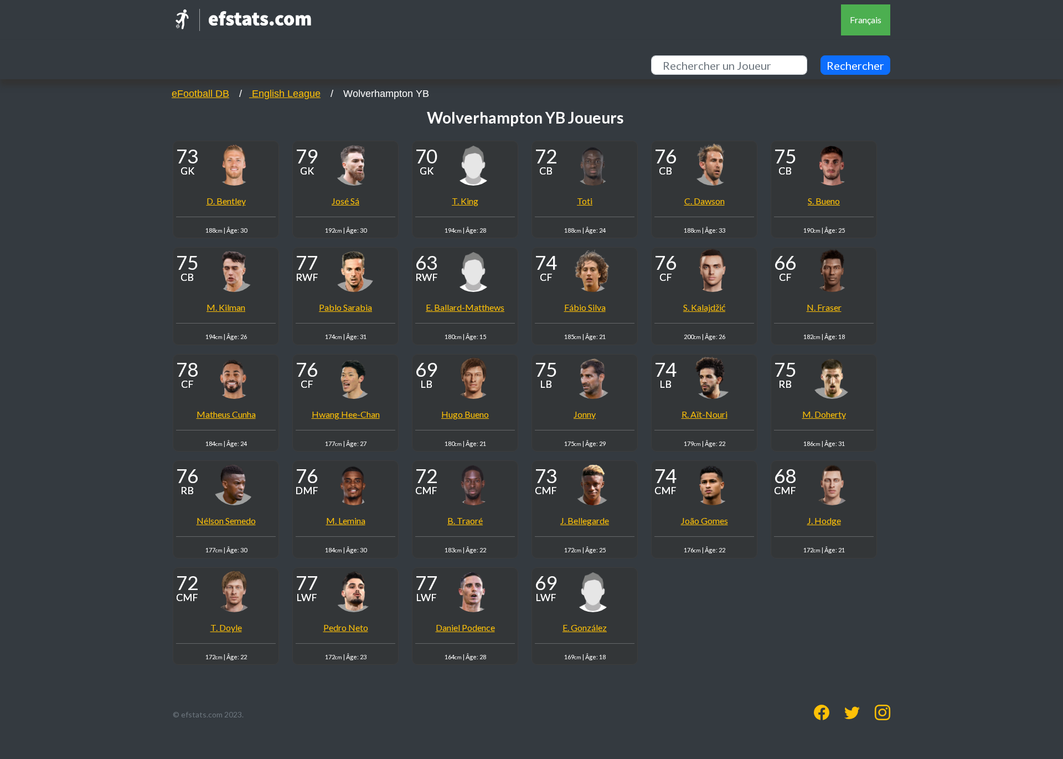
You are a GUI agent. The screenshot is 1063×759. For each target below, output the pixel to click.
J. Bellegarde (584, 520)
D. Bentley (226, 201)
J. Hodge (824, 520)
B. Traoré (465, 520)
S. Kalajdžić (704, 307)
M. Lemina (345, 520)
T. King (465, 201)
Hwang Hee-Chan (346, 414)
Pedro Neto (345, 627)
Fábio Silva (585, 307)
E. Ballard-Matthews (465, 307)
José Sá (345, 201)
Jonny (585, 414)
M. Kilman (226, 307)
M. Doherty (824, 414)
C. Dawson (704, 201)
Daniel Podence (465, 627)
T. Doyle (226, 627)
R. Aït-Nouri (704, 414)
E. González (585, 627)
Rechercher (855, 65)
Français (865, 19)
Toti (584, 201)
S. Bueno (824, 201)
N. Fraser (824, 307)
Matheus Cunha (226, 414)
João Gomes (704, 520)
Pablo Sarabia (345, 307)
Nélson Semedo (226, 520)
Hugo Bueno (465, 414)
